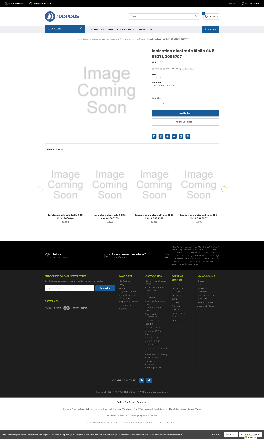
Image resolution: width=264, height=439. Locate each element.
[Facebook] (154, 136)
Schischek (150, 297)
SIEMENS (176, 284)
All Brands (111, 415)
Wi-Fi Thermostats (143, 409)
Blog (110, 29)
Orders (200, 281)
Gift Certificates (252, 3)
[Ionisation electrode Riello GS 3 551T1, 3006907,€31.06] (198, 184)
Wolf (173, 317)
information (124, 29)
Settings (216, 434)
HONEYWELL (152, 344)
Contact (133, 415)
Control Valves (194, 409)
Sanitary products (153, 367)
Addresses (202, 291)
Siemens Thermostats (73, 409)
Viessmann (176, 295)
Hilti (147, 294)
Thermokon (177, 288)
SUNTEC (175, 309)
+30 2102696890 (15, 3)
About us (123, 288)
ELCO (174, 299)
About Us (122, 415)
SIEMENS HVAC (153, 327)
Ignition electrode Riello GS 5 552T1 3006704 (65, 216)
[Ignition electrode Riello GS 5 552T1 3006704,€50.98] (65, 184)
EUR (233, 3)
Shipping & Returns (128, 301)
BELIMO (149, 324)
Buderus (175, 306)
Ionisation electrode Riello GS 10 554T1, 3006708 (154, 216)
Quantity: (156, 98)
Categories (56, 28)
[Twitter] (174, 136)
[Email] (161, 136)
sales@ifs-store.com (41, 3)
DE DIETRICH (178, 313)
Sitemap (123, 309)
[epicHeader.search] (195, 16)
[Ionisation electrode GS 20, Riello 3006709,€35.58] (110, 184)
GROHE (175, 302)
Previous (40, 189)
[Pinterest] (187, 136)
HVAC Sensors (160, 409)
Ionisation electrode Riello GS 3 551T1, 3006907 (198, 216)
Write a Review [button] (189, 69)
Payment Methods (128, 291)
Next (224, 189)
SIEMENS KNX (152, 337)
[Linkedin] (181, 136)
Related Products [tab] (56, 149)
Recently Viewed (205, 302)
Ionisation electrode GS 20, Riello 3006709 (110, 216)
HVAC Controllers (177, 409)
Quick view (82, 160)
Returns (201, 284)
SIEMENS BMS (152, 341)
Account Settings (205, 306)
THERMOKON (152, 320)
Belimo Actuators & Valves (98, 409)
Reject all (231, 434)
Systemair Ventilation (122, 409)
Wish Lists (202, 299)
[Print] (167, 136)
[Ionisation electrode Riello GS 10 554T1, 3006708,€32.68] (154, 184)
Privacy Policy (146, 29)
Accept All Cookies (250, 434)
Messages (202, 288)
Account (212, 29)
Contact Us (97, 29)
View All (175, 320)
